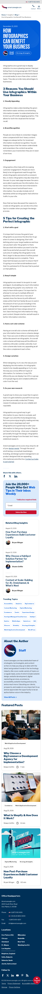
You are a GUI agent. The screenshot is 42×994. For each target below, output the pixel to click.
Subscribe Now (21, 512)
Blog (16, 15)
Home (4, 15)
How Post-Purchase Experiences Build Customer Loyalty (21, 535)
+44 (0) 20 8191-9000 (18, 916)
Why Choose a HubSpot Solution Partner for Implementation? (18, 559)
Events (17, 612)
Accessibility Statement (30, 983)
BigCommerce (29, 603)
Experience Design (28, 612)
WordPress (31, 630)
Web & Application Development (14, 630)
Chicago (5, 938)
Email (10, 506)
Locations (6, 930)
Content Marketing (10, 608)
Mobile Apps (16, 621)
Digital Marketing (26, 608)
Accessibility (8, 603)
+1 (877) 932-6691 (34, 2)
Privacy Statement (14, 983)
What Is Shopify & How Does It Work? (16, 773)
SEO (34, 621)
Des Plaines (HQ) (8, 935)
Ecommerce (8, 612)
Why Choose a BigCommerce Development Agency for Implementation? (18, 712)
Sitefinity (16, 625)
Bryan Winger (17, 543)
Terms (4, 983)
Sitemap (4, 987)
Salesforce (26, 621)
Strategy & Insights (23, 53)
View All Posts (9, 697)
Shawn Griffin (17, 567)
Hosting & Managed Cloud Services (15, 617)
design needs (14, 448)
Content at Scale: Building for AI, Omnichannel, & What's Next (19, 583)
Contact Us (37, 981)
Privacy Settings (14, 987)
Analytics (19, 603)
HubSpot (33, 617)
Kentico (6, 621)
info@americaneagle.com (17, 923)
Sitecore (7, 625)
